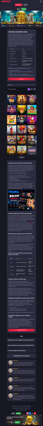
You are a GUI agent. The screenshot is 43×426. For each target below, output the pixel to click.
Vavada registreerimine (21, 330)
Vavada (18, 218)
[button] (1, 17)
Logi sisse (25, 4)
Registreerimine (18, 4)
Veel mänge (21, 157)
